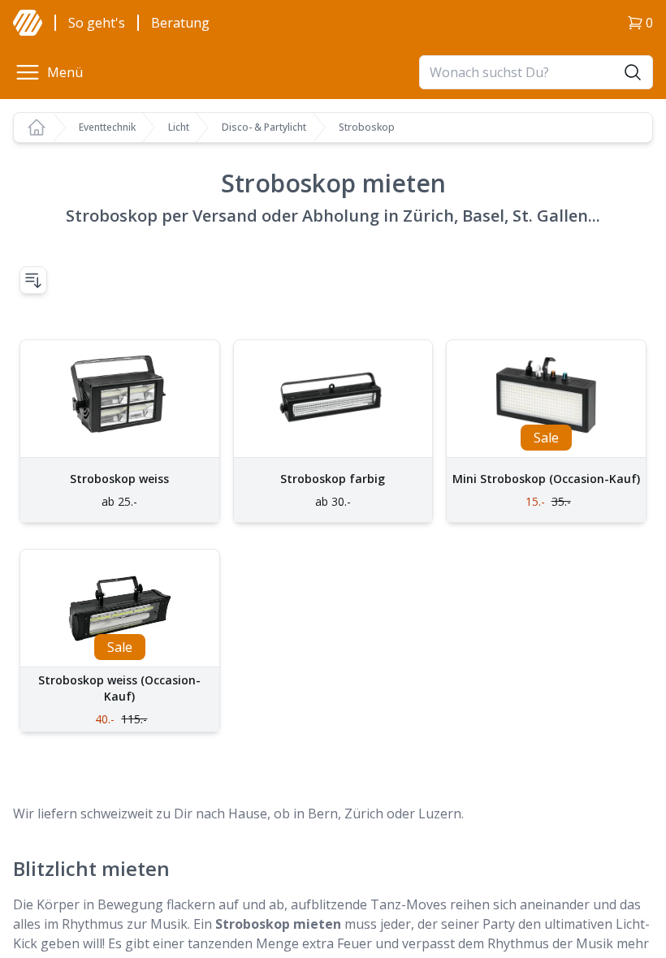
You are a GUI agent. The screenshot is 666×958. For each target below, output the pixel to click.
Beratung (180, 23)
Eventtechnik (107, 127)
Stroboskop (367, 127)
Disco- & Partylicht (264, 127)
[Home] (36, 127)
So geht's (96, 23)
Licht (178, 127)
